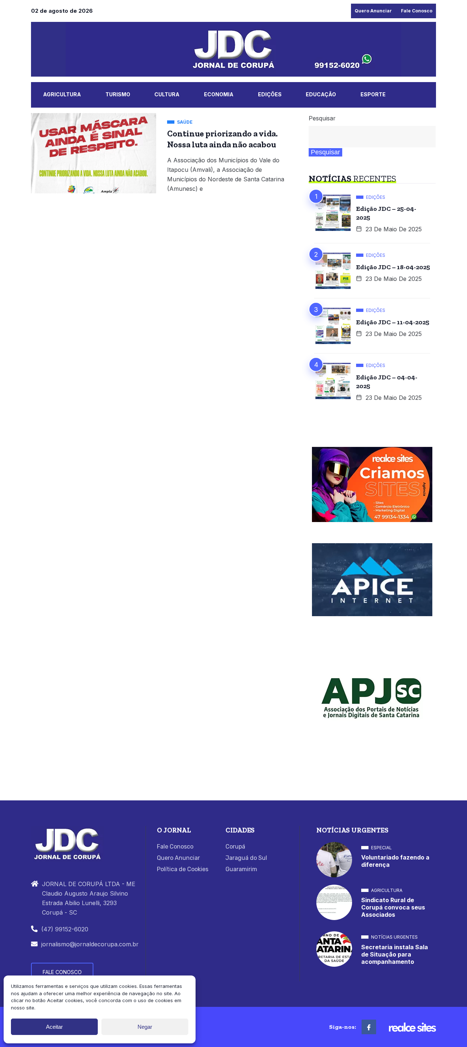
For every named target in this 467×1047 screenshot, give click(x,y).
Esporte (373, 94)
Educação (321, 94)
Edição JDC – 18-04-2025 (393, 267)
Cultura (167, 94)
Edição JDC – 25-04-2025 (386, 213)
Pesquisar (322, 118)
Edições (270, 94)
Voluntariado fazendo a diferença (395, 861)
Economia (219, 94)
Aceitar (54, 1027)
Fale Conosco (416, 10)
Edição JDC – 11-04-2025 (392, 322)
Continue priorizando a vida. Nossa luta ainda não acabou (222, 139)
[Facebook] (369, 1027)
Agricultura (62, 94)
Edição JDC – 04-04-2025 (386, 381)
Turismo (117, 94)
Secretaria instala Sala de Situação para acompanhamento (394, 954)
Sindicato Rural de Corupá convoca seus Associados (393, 907)
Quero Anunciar (373, 10)
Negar (145, 1027)
